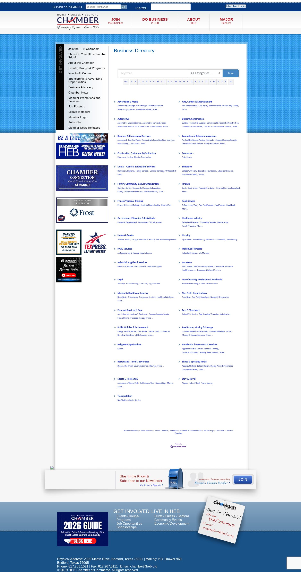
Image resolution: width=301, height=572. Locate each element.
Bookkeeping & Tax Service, (129, 144)
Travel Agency (207, 383)
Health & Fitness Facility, (151, 205)
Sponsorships (127, 527)
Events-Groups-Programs (128, 518)
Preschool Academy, (190, 175)
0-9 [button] (126, 82)
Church (120, 349)
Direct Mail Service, (144, 109)
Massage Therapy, (138, 318)
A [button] (131, 82)
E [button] (146, 82)
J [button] (164, 82)
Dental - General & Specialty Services (136, 167)
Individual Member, (190, 253)
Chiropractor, (133, 297)
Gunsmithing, (160, 383)
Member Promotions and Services (84, 99)
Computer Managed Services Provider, (222, 140)
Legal (120, 280)
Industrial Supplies (154, 266)
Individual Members (192, 249)
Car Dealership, (156, 127)
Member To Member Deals (191, 431)
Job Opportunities (129, 523)
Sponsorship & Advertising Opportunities (85, 80)
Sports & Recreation (128, 379)
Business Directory (131, 431)
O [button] (184, 82)
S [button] (199, 82)
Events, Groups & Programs (86, 68)
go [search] (232, 73)
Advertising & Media (128, 102)
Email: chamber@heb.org (138, 566)
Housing (186, 235)
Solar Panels (187, 157)
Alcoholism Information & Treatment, (133, 314)
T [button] (202, 82)
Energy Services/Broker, (127, 331)
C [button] (139, 82)
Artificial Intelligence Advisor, (194, 140)
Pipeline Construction (142, 157)
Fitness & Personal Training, (129, 205)
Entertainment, (215, 106)
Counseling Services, (208, 222)
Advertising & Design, (126, 106)
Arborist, (121, 240)
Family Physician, (189, 226)
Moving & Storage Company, (194, 335)
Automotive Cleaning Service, (130, 123)
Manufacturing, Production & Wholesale (202, 280)
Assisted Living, (199, 240)
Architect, (171, 140)
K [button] (168, 82)
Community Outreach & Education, (146, 188)
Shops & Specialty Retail (194, 362)
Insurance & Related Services (209, 270)
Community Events (168, 520)
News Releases (147, 431)
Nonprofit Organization (219, 297)
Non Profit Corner (79, 73)
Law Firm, (144, 284)
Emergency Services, (147, 297)
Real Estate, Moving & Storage (197, 327)
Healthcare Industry (192, 218)
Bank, (184, 188)
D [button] (143, 82)
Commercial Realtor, (217, 331)
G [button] (154, 82)
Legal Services (154, 284)
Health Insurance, (189, 270)
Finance (186, 184)
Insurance (187, 262)
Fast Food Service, (206, 205)
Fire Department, (151, 192)
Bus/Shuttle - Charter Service (129, 400)
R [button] (195, 82)
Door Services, (213, 352)
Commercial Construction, (192, 127)
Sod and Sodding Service (166, 240)
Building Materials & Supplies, (194, 123)
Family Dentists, (142, 171)
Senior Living (232, 240)
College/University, (189, 171)
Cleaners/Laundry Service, (159, 314)
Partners (226, 21)
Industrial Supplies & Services (132, 262)
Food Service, (220, 205)
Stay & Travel (189, 379)
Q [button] (191, 82)
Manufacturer (212, 284)
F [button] (150, 82)
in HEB (155, 21)
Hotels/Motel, (194, 383)
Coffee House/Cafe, (190, 205)
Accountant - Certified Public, (129, 140)
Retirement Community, (216, 240)
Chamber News (78, 92)
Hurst (158, 516)
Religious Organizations (129, 344)
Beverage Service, (141, 366)
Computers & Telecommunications (199, 136)
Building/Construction (193, 119)
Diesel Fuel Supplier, (126, 266)
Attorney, (121, 284)
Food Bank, (186, 297)
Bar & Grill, (128, 366)
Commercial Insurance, (224, 266)
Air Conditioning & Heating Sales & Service (135, 253)
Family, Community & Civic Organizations (138, 184)
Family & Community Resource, (130, 192)
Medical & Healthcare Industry (133, 293)
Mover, (229, 331)
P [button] (187, 82)
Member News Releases (84, 127)
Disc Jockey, (203, 106)
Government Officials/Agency (150, 222)
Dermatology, (223, 222)
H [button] (158, 82)
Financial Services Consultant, (228, 188)
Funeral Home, (124, 318)
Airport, (185, 383)
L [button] (171, 82)
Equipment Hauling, (126, 157)
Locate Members (79, 111)
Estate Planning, (132, 284)
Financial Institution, (207, 188)
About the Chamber (81, 62)
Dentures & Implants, (126, 171)
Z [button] (225, 82)
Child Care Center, (125, 188)
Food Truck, (231, 205)
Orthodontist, (171, 171)
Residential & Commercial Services (199, 344)
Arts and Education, (190, 106)
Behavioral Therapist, (190, 222)
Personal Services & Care (130, 310)
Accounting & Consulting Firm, (154, 140)
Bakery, (121, 366)
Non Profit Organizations (194, 293)
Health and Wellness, (165, 297)
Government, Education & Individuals (136, 218)
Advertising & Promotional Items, (150, 106)
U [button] (206, 82)
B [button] (135, 82)
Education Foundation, (207, 171)
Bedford (183, 516)
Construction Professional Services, (218, 127)
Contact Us (220, 431)
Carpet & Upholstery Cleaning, (194, 352)
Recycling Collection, (126, 335)
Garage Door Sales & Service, (143, 240)
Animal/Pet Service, (190, 314)
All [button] (231, 82)
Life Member (204, 253)
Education (187, 167)
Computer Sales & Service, (193, 144)
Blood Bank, (122, 297)
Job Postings (76, 106)
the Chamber (115, 21)
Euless (170, 516)
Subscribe (74, 122)
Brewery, (153, 366)
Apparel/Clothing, (189, 366)
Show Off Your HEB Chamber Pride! (87, 55)
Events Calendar (161, 431)
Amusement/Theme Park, (128, 383)
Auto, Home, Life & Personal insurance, (198, 266)
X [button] (218, 82)
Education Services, (226, 171)
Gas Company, (140, 266)
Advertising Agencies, (126, 109)
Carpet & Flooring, (211, 349)
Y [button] (222, 82)
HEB (193, 21)
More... (156, 109)
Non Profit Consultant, (201, 297)
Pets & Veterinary (191, 310)
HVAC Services (125, 249)
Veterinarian (225, 314)
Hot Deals (174, 431)
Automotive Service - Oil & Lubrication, (133, 127)
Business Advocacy (80, 87)
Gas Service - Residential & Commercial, (154, 331)
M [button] (176, 82)
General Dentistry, (157, 171)
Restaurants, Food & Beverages (133, 362)
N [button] (180, 82)
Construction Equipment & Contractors (137, 153)
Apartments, (187, 240)
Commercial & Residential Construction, (223, 123)
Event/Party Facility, (230, 106)
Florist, (128, 240)
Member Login (236, 6)
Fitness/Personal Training (130, 201)
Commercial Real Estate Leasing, (195, 331)
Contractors (188, 153)
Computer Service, (211, 144)
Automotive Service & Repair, (154, 123)
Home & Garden (126, 235)
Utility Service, (141, 335)
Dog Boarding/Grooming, (209, 314)
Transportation (125, 396)
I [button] (161, 82)
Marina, (170, 383)
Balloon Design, (203, 366)
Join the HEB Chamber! (83, 48)
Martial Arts (166, 205)
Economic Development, (127, 222)
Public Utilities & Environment (133, 327)
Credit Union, (193, 188)
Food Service (188, 201)
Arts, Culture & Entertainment (197, 102)
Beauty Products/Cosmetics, (221, 366)
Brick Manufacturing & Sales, (194, 284)
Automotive (123, 119)
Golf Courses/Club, (147, 383)
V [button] (210, 82)
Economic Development (171, 523)
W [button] (214, 82)
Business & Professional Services (134, 136)
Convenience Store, (190, 370)
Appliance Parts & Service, (192, 349)
